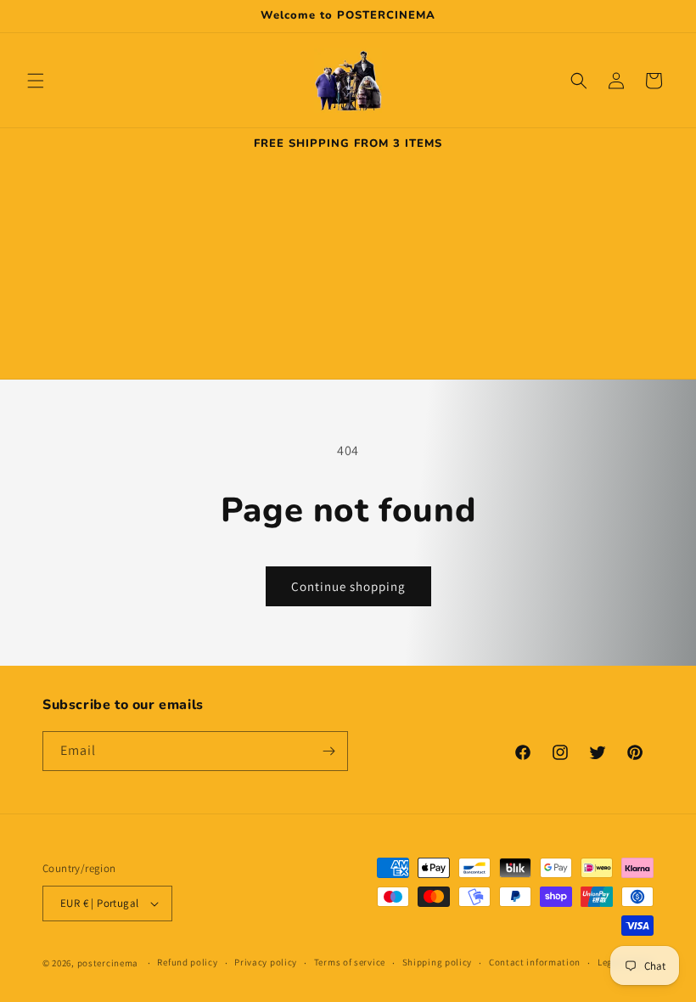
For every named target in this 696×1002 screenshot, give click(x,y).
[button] (35, 80)
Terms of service (349, 962)
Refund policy (187, 962)
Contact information (535, 962)
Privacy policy (265, 962)
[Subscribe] (328, 751)
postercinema (107, 963)
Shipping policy (437, 962)
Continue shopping (348, 586)
